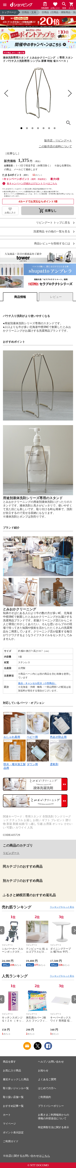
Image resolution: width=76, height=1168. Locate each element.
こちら (46, 1155)
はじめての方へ (47, 1088)
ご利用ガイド (10, 1141)
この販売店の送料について (55, 146)
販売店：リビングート (58, 140)
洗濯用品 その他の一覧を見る (51, 231)
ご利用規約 (44, 1097)
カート (7, 1114)
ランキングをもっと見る (62, 907)
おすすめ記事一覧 (13, 1106)
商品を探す (9, 1061)
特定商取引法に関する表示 (53, 1127)
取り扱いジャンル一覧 (16, 1088)
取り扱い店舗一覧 (13, 1097)
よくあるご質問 (47, 1079)
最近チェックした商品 (16, 1079)
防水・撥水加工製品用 (15, 766)
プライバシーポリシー (51, 1106)
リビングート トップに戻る (53, 222)
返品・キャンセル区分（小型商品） (37, 683)
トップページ (9, 12)
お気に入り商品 (12, 1070)
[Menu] (5, 5)
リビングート (11, 853)
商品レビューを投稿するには (52, 243)
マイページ (9, 1123)
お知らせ (43, 1070)
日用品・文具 (29, 12)
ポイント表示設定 (13, 1132)
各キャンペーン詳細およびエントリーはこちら (32, 183)
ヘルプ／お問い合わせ (51, 1061)
